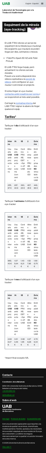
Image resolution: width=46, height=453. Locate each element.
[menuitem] (28, 3)
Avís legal (5, 419)
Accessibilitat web (34, 419)
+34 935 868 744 (8, 391)
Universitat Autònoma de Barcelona (6, 3)
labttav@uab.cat (8, 395)
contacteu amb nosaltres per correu (22, 94)
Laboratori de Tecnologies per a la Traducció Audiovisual (18, 11)
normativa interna (24, 103)
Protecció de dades (18, 419)
